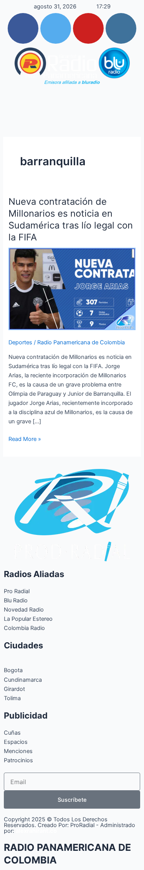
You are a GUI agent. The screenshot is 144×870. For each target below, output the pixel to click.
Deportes (20, 342)
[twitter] (55, 28)
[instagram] (121, 28)
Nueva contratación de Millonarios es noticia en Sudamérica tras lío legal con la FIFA (70, 219)
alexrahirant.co (36, 830)
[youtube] (88, 28)
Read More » (24, 438)
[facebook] (23, 28)
